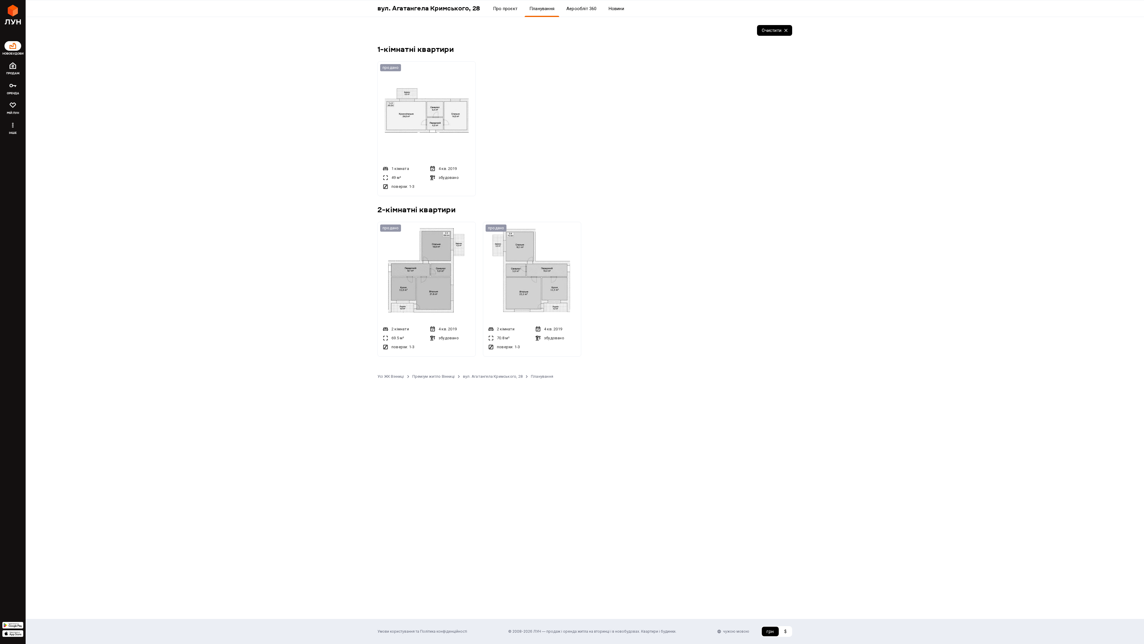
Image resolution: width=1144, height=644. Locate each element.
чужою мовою (736, 631)
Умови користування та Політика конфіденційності (422, 631)
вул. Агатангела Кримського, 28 (493, 376)
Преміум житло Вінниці (433, 376)
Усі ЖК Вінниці (390, 376)
